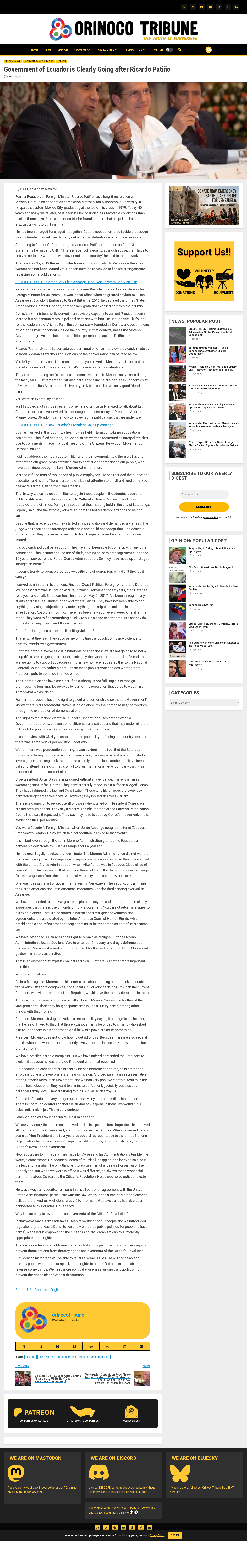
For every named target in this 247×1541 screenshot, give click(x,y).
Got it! (175, 1535)
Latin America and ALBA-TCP (39, 61)
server (109, 1487)
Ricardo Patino (67, 1356)
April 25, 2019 (15, 76)
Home (35, 49)
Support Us (134, 49)
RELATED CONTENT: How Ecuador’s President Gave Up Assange (64, 425)
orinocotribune (68, 1315)
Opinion (62, 49)
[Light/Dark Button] (169, 50)
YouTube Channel (202, 50)
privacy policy (210, 517)
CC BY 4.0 (123, 1512)
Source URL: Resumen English (38, 1290)
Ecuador (30, 1356)
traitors (83, 1356)
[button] (179, 50)
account (29, 1492)
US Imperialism (100, 1356)
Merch (158, 49)
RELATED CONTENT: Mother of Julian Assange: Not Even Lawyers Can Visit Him (76, 282)
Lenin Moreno (47, 1356)
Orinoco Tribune (126, 1507)
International (12, 61)
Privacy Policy (157, 1535)
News (48, 49)
